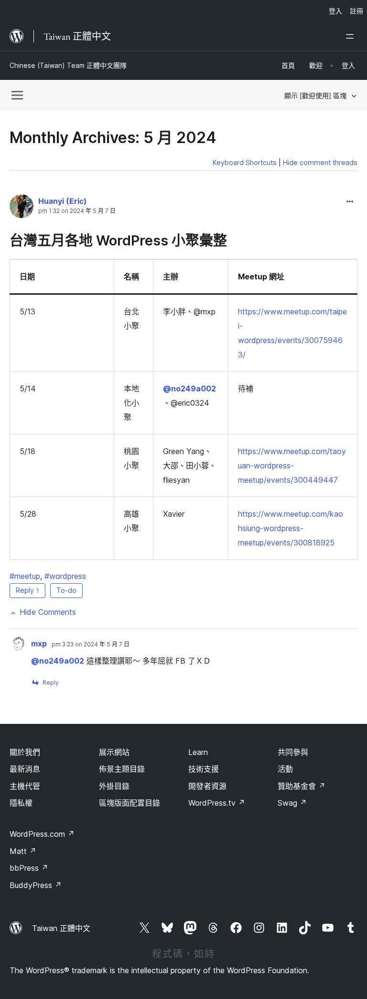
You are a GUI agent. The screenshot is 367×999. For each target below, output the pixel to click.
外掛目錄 (114, 786)
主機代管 (25, 786)
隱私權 (21, 803)
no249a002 (189, 388)
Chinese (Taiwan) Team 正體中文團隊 (68, 65)
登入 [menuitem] (335, 11)
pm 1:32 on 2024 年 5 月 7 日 (77, 211)
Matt (23, 851)
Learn (198, 752)
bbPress (29, 868)
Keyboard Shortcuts (245, 162)
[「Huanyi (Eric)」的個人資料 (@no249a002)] (21, 208)
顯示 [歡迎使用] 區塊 (315, 95)
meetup (25, 576)
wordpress (65, 576)
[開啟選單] (351, 36)
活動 (285, 769)
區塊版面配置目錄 (129, 803)
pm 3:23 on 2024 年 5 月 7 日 (91, 644)
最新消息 (25, 769)
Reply (27, 590)
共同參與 (293, 752)
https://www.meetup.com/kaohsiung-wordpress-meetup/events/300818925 (290, 528)
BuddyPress (36, 885)
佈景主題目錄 (122, 769)
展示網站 (114, 752)
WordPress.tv (216, 803)
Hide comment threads (320, 162)
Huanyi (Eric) (62, 201)
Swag (292, 803)
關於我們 (25, 752)
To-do (66, 590)
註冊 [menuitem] (356, 11)
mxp (39, 643)
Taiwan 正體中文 (61, 928)
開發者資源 (207, 786)
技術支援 (203, 769)
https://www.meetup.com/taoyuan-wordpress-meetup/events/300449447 (292, 465)
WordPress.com (42, 834)
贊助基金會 (301, 786)
